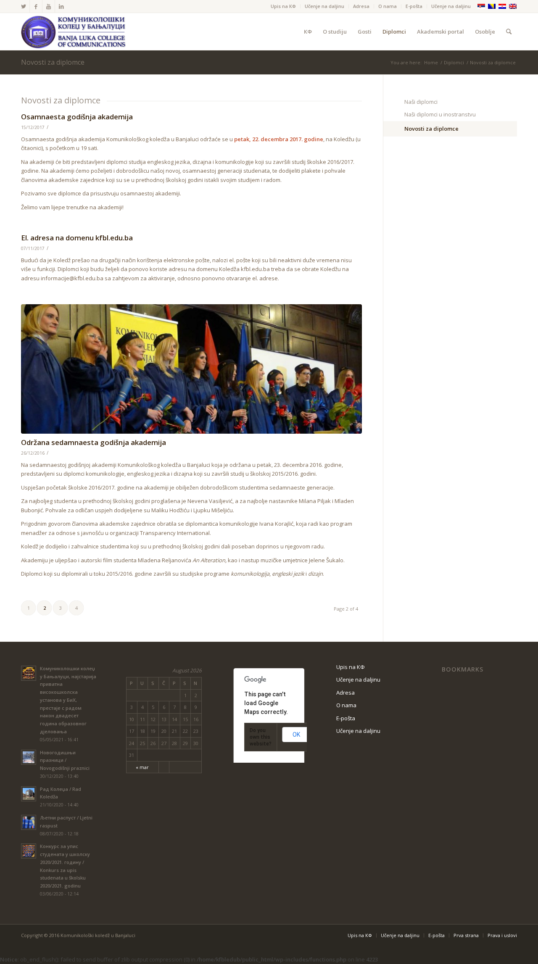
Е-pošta (414, 6)
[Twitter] (23, 6)
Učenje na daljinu (324, 6)
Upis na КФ (283, 6)
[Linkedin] (61, 6)
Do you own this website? (261, 737)
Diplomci (454, 62)
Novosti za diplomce (52, 62)
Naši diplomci (421, 101)
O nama (387, 6)
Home (431, 62)
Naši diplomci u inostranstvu (440, 114)
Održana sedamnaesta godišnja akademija (93, 442)
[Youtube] (48, 6)
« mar (142, 767)
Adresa (361, 6)
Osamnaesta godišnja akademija (77, 116)
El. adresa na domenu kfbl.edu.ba (77, 237)
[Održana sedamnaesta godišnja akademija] (191, 369)
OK (296, 734)
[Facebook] (36, 6)
